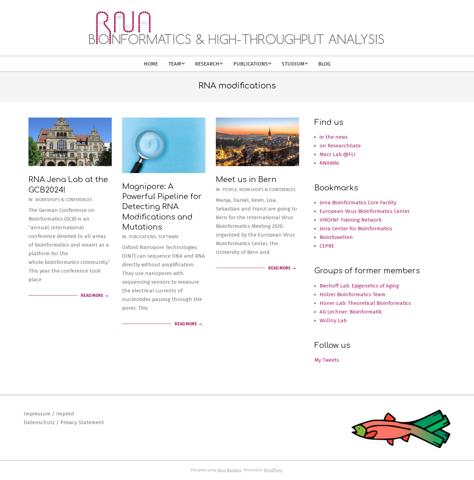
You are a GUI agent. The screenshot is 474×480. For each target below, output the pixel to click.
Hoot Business (230, 469)
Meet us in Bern (246, 179)
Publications (142, 236)
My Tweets (326, 360)
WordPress (273, 469)
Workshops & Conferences (63, 199)
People (230, 189)
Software (168, 236)
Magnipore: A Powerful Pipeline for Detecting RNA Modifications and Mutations (162, 206)
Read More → (95, 295)
